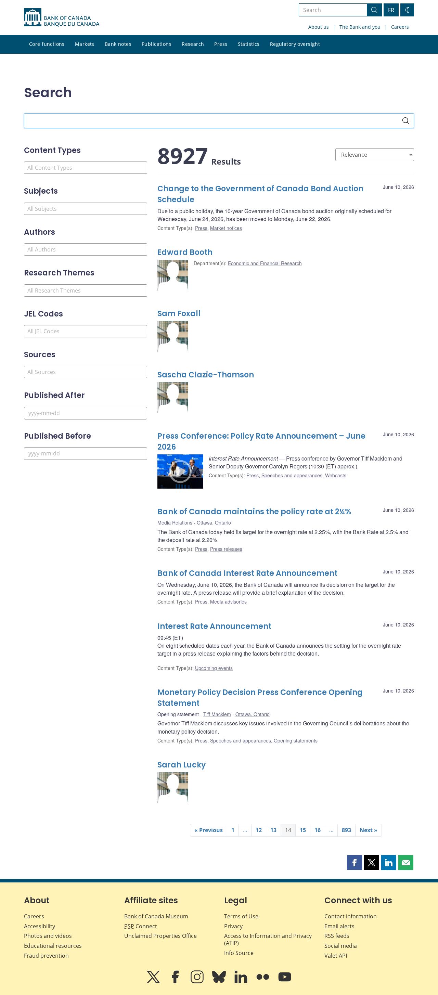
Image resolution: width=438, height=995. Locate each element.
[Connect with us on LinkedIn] (242, 981)
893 (346, 830)
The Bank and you (360, 27)
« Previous (208, 830)
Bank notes (118, 44)
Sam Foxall (179, 313)
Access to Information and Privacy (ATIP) (268, 939)
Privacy (233, 926)
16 (317, 830)
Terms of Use (241, 916)
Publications (156, 44)
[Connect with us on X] (154, 981)
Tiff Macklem (217, 714)
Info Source (239, 953)
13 (273, 830)
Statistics (249, 44)
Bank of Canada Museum (156, 916)
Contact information (350, 916)
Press (220, 44)
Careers (400, 27)
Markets (84, 44)
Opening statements (296, 740)
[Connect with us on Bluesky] (220, 981)
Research (193, 44)
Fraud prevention (46, 955)
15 (303, 830)
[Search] (405, 120)
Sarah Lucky (181, 765)
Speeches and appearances (291, 475)
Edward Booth (184, 252)
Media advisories (228, 601)
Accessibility (39, 926)
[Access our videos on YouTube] (284, 981)
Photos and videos (48, 936)
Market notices (226, 227)
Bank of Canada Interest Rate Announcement (247, 573)
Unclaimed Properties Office (160, 936)
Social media (340, 945)
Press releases (226, 548)
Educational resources (53, 945)
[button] (354, 862)
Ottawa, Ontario (214, 522)
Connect (140, 926)
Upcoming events (214, 667)
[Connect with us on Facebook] (176, 981)
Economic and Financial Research (265, 263)
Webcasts (335, 475)
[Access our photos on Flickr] (263, 981)
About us (318, 27)
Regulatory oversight (295, 44)
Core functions (47, 44)
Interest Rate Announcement (214, 626)
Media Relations (174, 522)
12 (259, 830)
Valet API (335, 955)
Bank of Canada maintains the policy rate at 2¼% (254, 511)
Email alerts (339, 926)
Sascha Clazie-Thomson (205, 375)
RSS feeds (336, 936)
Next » (368, 830)
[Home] (61, 17)
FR (391, 10)
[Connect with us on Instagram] (198, 981)
